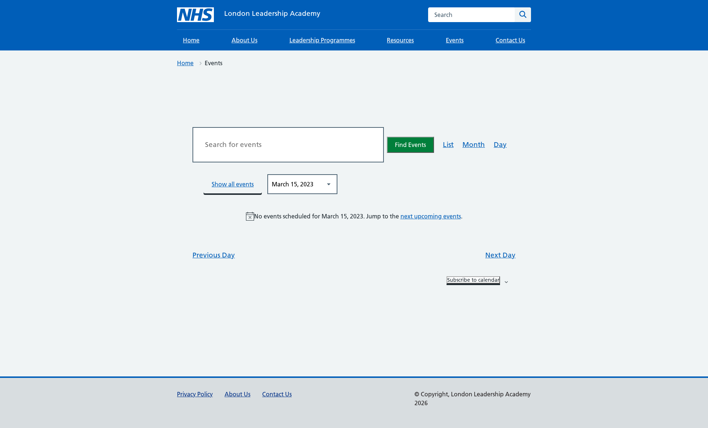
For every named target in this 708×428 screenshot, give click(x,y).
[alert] (354, 216)
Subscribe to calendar (473, 280)
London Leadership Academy (272, 13)
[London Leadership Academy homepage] (195, 14)
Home (191, 40)
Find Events (410, 144)
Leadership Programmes (322, 40)
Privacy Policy (195, 394)
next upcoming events (430, 216)
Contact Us (510, 40)
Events (455, 40)
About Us (244, 40)
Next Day (500, 255)
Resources (400, 40)
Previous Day (213, 255)
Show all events (233, 184)
